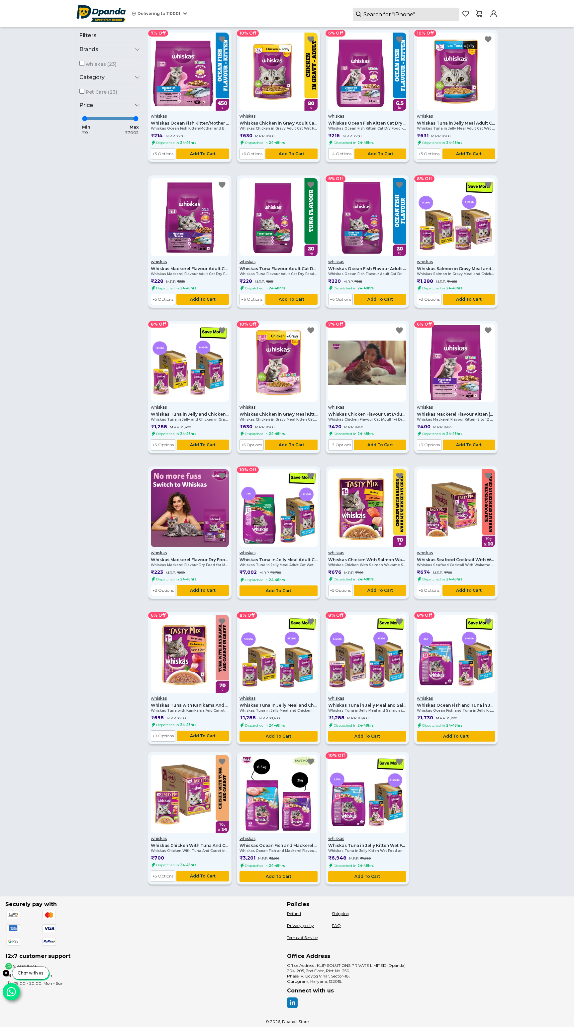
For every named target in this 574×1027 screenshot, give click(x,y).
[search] (406, 14)
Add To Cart (203, 153)
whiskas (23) (101, 64)
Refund (294, 913)
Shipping (340, 913)
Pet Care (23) (101, 92)
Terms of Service (302, 937)
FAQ (336, 925)
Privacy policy (300, 925)
